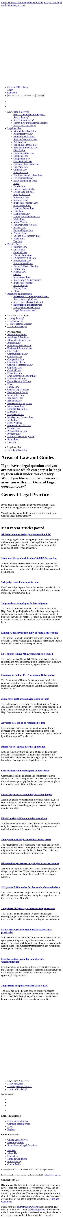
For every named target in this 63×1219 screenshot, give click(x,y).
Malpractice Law (21, 213)
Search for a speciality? (24, 125)
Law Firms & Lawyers (18, 111)
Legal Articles (14, 128)
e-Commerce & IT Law (24, 258)
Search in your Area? (23, 120)
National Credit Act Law (25, 224)
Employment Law (22, 260)
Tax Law (17, 241)
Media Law (19, 219)
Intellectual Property (23, 282)
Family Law (19, 186)
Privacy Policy (14, 1161)
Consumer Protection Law (26, 164)
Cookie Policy (14, 1164)
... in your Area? (15, 321)
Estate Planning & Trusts (25, 180)
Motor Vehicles (20, 222)
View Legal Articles (17, 450)
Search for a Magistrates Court (28, 302)
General (17, 274)
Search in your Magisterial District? (30, 122)
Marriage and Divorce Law (26, 216)
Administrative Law (23, 133)
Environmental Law (23, 178)
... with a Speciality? (17, 326)
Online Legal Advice (17, 1139)
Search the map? (21, 117)
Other (16, 291)
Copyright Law (20, 167)
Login (10, 90)
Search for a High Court (25, 299)
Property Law (20, 233)
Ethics (16, 183)
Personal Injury (20, 285)
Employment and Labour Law (28, 175)
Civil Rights (19, 150)
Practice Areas (14, 244)
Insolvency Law (21, 197)
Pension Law (19, 227)
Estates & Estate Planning (25, 266)
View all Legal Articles (24, 131)
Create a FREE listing (17, 87)
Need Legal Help (15, 1142)
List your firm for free (17, 1121)
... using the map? (15, 318)
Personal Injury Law (23, 230)
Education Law (20, 172)
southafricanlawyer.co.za (29, 1207)
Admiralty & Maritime (24, 136)
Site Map (11, 1150)
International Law (22, 205)
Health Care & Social (23, 191)
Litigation (18, 211)
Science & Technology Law (27, 236)
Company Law (20, 156)
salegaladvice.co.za (37, 1209)
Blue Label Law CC (53, 1175)
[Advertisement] (31, 38)
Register (11, 1129)
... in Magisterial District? (19, 323)
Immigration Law (21, 194)
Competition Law (21, 158)
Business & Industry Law (25, 147)
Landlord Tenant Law (24, 208)
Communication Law (23, 153)
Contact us (12, 92)
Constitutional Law (22, 161)
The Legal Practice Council (26, 307)
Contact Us (12, 1156)
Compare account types (18, 1123)
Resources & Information (19, 293)
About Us (12, 1153)
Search (40, 96)
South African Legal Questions (22, 1145)
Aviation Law (20, 142)
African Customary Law (25, 139)
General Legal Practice (24, 189)
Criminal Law (20, 169)
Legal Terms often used (24, 310)
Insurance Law (20, 200)
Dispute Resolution (22, 255)
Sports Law (19, 238)
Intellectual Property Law (25, 202)
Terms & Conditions (17, 1158)
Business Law (20, 247)
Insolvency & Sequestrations (27, 280)
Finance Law (19, 271)
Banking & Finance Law (25, 145)
